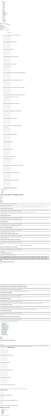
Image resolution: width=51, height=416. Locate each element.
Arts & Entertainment (4, 188)
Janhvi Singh (1, 344)
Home (1, 188)
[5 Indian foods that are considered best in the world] (4, 383)
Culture (4, 3)
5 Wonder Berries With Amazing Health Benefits (10, 134)
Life (2, 16)
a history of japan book (4, 324)
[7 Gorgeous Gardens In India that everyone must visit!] (7, 178)
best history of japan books (5, 327)
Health (4, 17)
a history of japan (3, 323)
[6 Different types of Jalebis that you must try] (4, 368)
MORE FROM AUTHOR (11, 347)
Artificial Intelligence (5, 13)
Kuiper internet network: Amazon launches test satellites (11, 103)
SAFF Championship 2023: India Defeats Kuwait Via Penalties (10, 340)
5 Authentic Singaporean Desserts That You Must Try (10, 56)
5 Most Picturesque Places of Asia (5, 362)
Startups (4, 12)
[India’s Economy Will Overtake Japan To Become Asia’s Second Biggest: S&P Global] (7, 71)
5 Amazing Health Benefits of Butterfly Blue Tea (10, 41)
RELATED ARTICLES (3, 347)
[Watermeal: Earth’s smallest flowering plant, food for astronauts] (7, 109)
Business (4, 10)
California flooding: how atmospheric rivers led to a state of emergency (13, 165)
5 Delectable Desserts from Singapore (8, 49)
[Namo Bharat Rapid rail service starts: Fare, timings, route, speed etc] (7, 78)
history (4, 4)
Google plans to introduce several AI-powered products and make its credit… (14, 87)
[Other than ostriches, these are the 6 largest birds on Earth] (7, 171)
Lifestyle (6, 127)
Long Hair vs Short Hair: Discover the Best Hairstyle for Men (9, 400)
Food (3, 6)
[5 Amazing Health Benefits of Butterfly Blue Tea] (7, 40)
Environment (4, 20)
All (3, 127)
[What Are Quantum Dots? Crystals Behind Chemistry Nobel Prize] (7, 124)
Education (5, 158)
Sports (3, 9)
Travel (3, 18)
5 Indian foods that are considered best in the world (7, 384)
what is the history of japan (5, 334)
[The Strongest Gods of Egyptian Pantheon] (2, 393)
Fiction (4, 5)
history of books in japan (4, 330)
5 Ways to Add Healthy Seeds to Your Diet (9, 156)
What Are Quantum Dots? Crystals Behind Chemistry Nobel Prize (12, 125)
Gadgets (4, 14)
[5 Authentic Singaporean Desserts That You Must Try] (7, 55)
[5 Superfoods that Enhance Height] (7, 140)
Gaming (4, 7)
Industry (2, 65)
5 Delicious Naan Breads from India (5, 377)
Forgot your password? (2, 26)
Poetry (3, 8)
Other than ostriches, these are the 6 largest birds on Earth (11, 172)
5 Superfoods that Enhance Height (8, 141)
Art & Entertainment (4, 1)
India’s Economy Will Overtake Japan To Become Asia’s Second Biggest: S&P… (14, 72)
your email (8, 28)
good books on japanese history (5, 329)
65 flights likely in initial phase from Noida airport (10, 118)
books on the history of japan (5, 328)
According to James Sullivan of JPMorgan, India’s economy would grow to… (14, 94)
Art (3, 2)
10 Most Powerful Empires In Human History (27, 245)
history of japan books (4, 331)
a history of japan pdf (4, 325)
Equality (10, 158)
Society (2, 19)
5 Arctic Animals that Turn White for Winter (9, 187)
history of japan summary (4, 332)
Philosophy (4, 21)
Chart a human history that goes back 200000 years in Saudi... (9, 405)
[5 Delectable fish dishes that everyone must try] (7, 62)
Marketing (4, 11)
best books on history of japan (5, 326)
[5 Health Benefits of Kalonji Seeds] (7, 147)
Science (4, 15)
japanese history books (4, 333)
